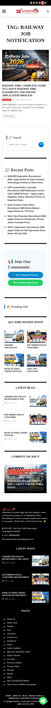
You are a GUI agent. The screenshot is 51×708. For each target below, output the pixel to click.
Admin (17, 100)
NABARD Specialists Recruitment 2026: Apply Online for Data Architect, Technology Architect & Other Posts (26, 179)
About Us (11, 619)
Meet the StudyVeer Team (18, 652)
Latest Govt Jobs (15, 473)
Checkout (11, 633)
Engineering (24, 470)
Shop (9, 677)
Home (9, 644)
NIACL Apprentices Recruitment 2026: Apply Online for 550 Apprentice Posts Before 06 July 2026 (26, 230)
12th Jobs (12, 470)
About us (16, 696)
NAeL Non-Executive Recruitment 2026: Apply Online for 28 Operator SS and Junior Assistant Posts (27, 219)
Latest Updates (14, 648)
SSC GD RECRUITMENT (18, 681)
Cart (9, 630)
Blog (25, 696)
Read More (9, 116)
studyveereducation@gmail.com (19, 539)
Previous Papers (14, 663)
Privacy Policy (13, 666)
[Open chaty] (43, 700)
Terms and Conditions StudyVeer (21, 684)
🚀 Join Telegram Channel (25, 275)
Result (10, 673)
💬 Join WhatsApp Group (25, 283)
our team (11, 659)
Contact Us (12, 637)
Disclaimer (11, 641)
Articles (10, 626)
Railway (6, 100)
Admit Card (12, 623)
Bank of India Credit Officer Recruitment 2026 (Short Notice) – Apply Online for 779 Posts (24, 208)
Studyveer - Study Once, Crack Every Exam (29, 701)
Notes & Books (13, 655)
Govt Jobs (37, 470)
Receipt (10, 670)
